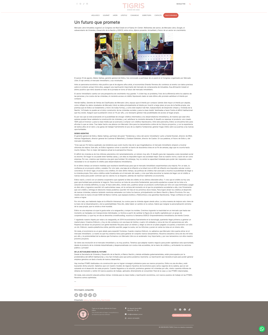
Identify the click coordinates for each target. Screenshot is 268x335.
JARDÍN (115, 15)
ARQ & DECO (95, 15)
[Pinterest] (80, 3)
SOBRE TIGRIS (146, 15)
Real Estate (105, 300)
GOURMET (106, 15)
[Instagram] (77, 3)
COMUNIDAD (134, 15)
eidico (86, 300)
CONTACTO (158, 15)
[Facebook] (87, 3)
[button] (262, 329)
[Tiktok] (83, 3)
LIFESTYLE (124, 15)
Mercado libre (94, 300)
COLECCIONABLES (171, 15)
